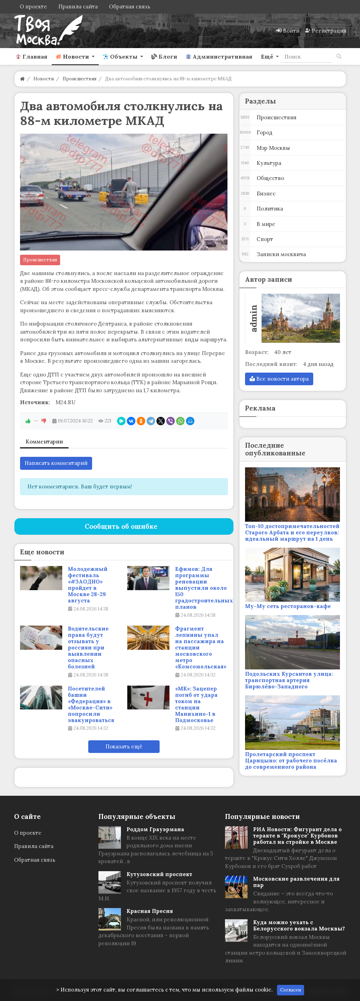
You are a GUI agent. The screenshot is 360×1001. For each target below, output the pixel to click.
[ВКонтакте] (131, 421)
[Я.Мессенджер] (121, 421)
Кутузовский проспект (159, 874)
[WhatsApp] (180, 421)
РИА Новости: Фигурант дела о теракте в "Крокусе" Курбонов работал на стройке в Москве (297, 835)
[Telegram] (151, 421)
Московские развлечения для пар (296, 881)
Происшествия (40, 260)
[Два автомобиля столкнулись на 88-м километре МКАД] (124, 192)
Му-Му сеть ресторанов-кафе (288, 606)
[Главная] (22, 79)
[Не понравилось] (43, 420)
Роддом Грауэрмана (155, 829)
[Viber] (170, 421)
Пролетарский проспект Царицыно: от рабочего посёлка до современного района (291, 760)
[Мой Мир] (190, 421)
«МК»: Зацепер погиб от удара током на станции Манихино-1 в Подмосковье (196, 704)
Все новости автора (282, 378)
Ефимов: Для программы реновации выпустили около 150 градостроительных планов (204, 588)
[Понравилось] (28, 420)
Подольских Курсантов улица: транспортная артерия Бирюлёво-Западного (289, 680)
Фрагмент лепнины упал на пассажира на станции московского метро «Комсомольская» (200, 648)
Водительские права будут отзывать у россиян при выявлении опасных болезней (88, 648)
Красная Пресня (150, 911)
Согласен (290, 990)
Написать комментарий (56, 463)
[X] (160, 421)
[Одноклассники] (141, 421)
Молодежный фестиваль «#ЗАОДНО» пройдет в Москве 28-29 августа (88, 585)
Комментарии (44, 441)
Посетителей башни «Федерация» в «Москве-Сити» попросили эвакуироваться (91, 704)
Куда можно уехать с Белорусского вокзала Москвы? (299, 925)
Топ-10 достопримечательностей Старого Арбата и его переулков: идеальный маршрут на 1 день (292, 532)
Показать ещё (123, 746)
